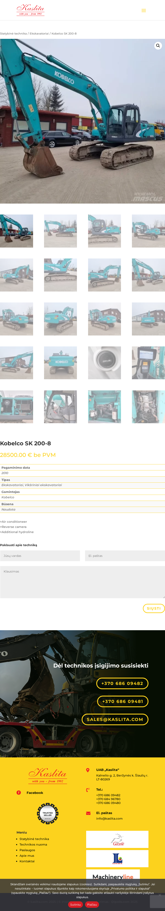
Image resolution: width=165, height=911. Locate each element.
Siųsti (154, 608)
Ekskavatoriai (39, 33)
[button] (158, 46)
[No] (159, 895)
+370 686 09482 (122, 683)
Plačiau (92, 904)
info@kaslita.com (109, 818)
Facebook (35, 793)
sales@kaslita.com (115, 719)
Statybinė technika (13, 33)
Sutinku (75, 904)
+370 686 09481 (122, 701)
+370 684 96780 (108, 799)
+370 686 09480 (108, 803)
